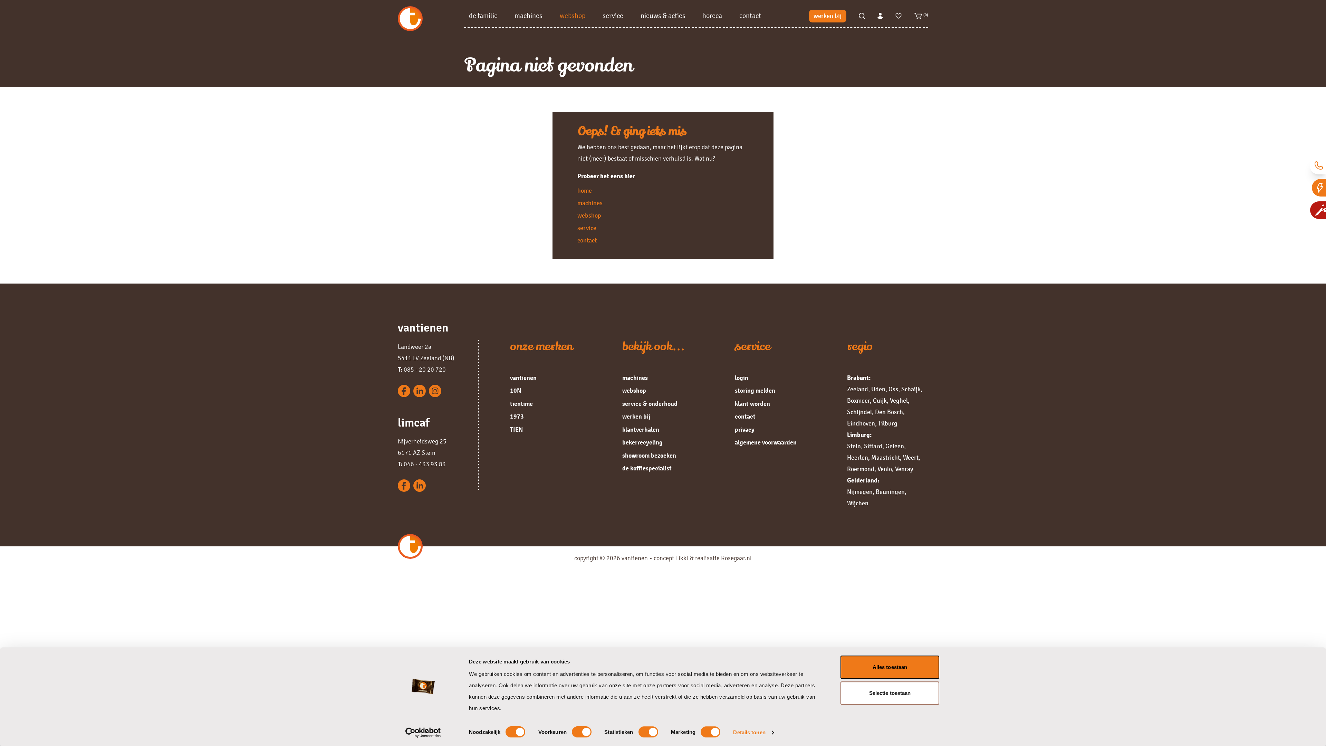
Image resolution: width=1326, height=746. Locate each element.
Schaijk (911, 389)
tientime (521, 404)
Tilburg (887, 423)
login (741, 378)
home (584, 190)
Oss (893, 389)
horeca (712, 15)
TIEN (516, 429)
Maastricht (885, 457)
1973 (517, 416)
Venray (904, 469)
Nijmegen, (860, 492)
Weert (911, 457)
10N (515, 390)
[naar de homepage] (431, 18)
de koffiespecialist (647, 468)
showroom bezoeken (649, 455)
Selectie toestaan (890, 693)
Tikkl (681, 558)
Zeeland (857, 389)
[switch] (582, 732)
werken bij (828, 16)
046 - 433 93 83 (422, 464)
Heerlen (857, 457)
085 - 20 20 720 (422, 369)
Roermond (860, 469)
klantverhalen (640, 429)
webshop (573, 15)
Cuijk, (880, 400)
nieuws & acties (663, 15)
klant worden (752, 404)
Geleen (894, 446)
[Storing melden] (1319, 188)
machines (528, 15)
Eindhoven (861, 423)
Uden (878, 389)
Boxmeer (858, 400)
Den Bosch (889, 412)
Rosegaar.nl (736, 558)
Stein (854, 446)
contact (750, 15)
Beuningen (890, 492)
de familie (483, 15)
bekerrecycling (642, 442)
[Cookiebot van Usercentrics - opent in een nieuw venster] (423, 732)
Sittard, (874, 446)
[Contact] (1318, 165)
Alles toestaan (890, 667)
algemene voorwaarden (766, 442)
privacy (745, 429)
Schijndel (859, 412)
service (613, 15)
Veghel (899, 400)
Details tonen (749, 733)
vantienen (523, 378)
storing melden (755, 390)
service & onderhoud (650, 404)
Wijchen (857, 503)
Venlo (884, 469)
